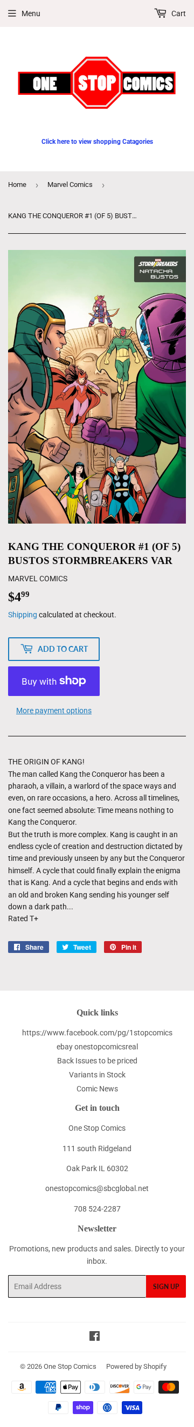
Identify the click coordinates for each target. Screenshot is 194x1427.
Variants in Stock (97, 1074)
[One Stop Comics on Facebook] (94, 1337)
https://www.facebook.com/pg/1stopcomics (97, 1032)
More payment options (54, 710)
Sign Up (166, 1287)
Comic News (97, 1088)
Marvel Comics (70, 184)
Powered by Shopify (136, 1366)
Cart (178, 13)
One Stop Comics (70, 1366)
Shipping (22, 614)
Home (17, 184)
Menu (31, 13)
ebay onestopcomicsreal (97, 1046)
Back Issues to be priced (97, 1060)
